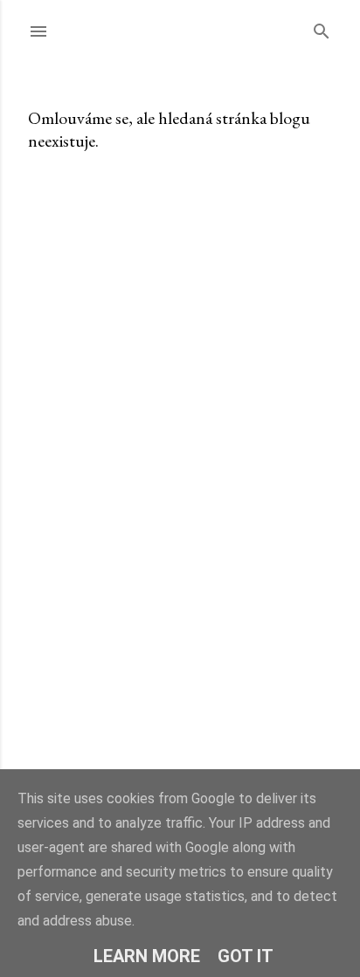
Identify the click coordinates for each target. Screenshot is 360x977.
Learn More (146, 956)
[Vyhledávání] (321, 27)
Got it (245, 956)
